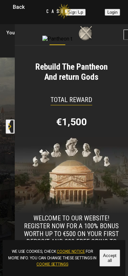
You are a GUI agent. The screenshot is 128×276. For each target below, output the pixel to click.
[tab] (57, 33)
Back (19, 7)
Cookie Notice (71, 251)
